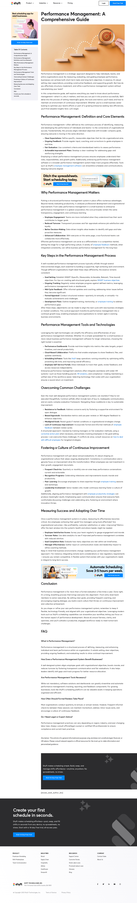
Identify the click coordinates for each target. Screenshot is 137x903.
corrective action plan (50, 434)
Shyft (74, 359)
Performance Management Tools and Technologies (24, 73)
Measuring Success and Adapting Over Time (24, 85)
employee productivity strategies (101, 494)
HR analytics (82, 374)
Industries (42, 3)
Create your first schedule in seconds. (22, 95)
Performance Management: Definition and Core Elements (23, 59)
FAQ (15, 91)
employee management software (67, 166)
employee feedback (101, 245)
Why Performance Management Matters (23, 64)
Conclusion (17, 89)
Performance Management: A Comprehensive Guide (23, 54)
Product (29, 3)
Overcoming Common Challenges (24, 77)
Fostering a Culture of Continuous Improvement (24, 80)
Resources (56, 3)
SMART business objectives (108, 280)
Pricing (70, 3)
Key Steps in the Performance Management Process (23, 68)
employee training (105, 302)
